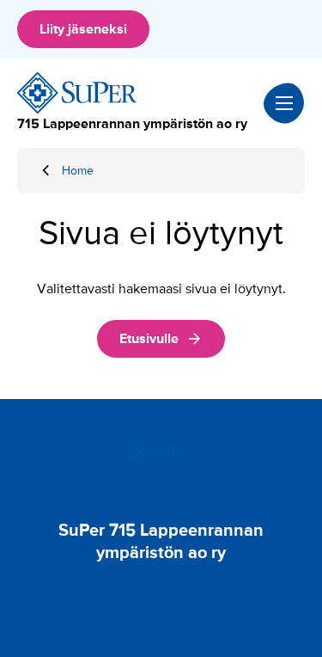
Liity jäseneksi (83, 29)
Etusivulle (149, 338)
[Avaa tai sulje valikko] (284, 103)
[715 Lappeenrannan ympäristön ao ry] (77, 93)
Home (78, 170)
